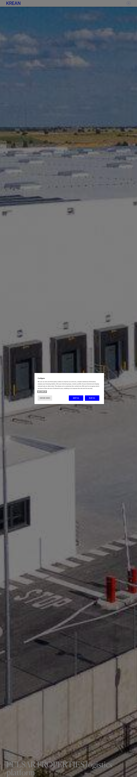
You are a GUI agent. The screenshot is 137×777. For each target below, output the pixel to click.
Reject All (92, 398)
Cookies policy (42, 391)
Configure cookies (45, 398)
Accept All (76, 398)
